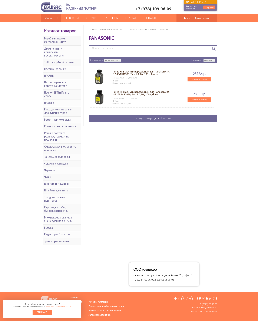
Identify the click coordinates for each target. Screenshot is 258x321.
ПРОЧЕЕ (49, 76)
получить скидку (199, 79)
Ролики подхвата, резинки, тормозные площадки (56, 137)
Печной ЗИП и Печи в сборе (56, 94)
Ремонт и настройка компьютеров (106, 306)
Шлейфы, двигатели (56, 190)
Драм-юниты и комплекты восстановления (54, 52)
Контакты (150, 18)
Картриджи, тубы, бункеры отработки (56, 209)
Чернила (49, 170)
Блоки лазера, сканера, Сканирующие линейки (58, 219)
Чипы (47, 177)
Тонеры (153, 29)
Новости (72, 18)
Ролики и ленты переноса (60, 126)
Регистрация (203, 18)
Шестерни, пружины (56, 184)
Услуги (91, 18)
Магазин (51, 18)
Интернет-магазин (98, 302)
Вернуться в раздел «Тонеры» (153, 118)
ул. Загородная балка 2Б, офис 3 (171, 275)
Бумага (48, 228)
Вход (188, 18)
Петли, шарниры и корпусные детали (55, 84)
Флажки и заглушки (56, 163)
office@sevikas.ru (208, 307)
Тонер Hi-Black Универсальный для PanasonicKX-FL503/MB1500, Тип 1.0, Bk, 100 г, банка (141, 73)
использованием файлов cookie (58, 307)
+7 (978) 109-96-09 (153, 9)
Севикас (92, 29)
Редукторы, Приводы (57, 234)
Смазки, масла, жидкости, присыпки (60, 149)
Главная (74, 297)
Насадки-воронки (55, 69)
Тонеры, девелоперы (138, 29)
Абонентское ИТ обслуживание (105, 310)
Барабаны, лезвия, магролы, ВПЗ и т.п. (55, 40)
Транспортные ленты (57, 241)
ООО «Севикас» (210, 312)
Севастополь (141, 275)
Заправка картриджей (100, 315)
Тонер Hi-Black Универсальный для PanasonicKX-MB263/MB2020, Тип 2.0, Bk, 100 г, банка (141, 93)
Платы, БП (50, 103)
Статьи (130, 18)
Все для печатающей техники (113, 29)
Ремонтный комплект (57, 120)
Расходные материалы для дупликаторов (58, 111)
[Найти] (214, 49)
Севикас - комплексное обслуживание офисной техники (51, 7)
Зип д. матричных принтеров (54, 199)
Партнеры (111, 18)
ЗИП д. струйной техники (59, 62)
